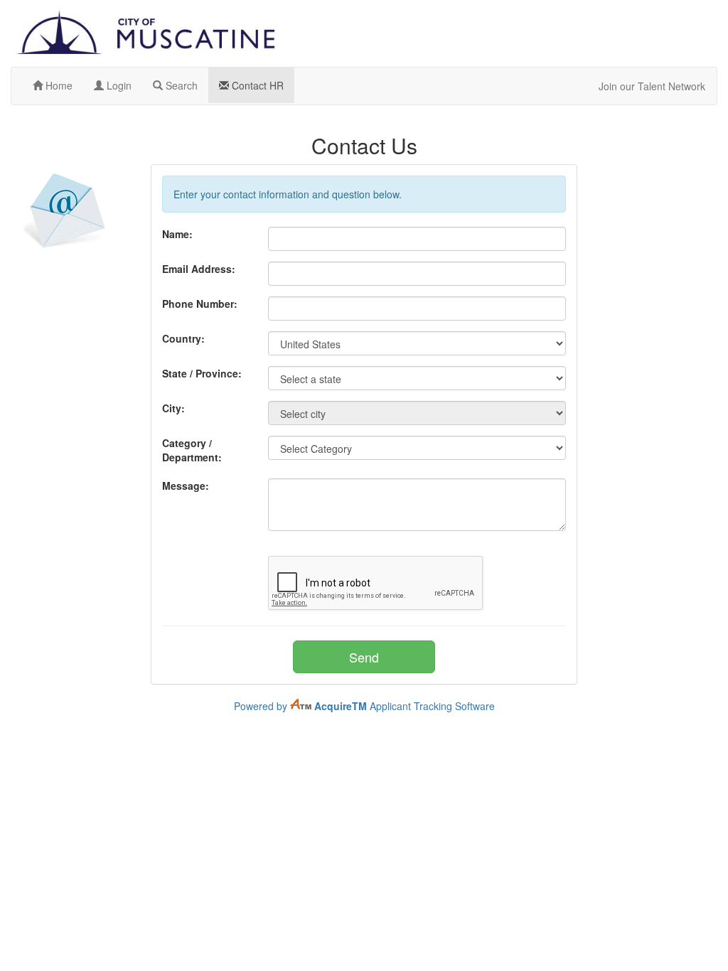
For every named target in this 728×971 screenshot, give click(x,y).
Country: (183, 338)
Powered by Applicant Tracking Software (364, 706)
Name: (177, 234)
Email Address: (198, 269)
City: (173, 408)
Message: (185, 485)
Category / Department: (192, 450)
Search (180, 85)
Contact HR (256, 85)
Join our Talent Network (652, 86)
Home (58, 85)
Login (118, 85)
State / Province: (202, 373)
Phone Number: (199, 303)
